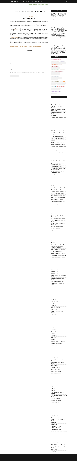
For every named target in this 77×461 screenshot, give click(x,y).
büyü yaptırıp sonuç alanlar (56, 59)
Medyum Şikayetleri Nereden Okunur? (57, 265)
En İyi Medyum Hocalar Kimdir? (56, 251)
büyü (29, 32)
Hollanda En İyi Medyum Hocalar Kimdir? (58, 444)
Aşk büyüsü (31, 35)
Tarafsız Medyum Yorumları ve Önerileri (58, 262)
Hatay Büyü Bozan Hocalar (55, 369)
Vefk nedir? (53, 140)
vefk (23, 43)
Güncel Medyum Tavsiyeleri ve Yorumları (58, 195)
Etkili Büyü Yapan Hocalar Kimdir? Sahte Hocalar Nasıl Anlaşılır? (58, 169)
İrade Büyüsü (53, 329)
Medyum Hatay (53, 349)
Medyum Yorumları (31, 458)
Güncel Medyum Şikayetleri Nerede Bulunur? (59, 120)
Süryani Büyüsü (53, 295)
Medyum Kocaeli (54, 406)
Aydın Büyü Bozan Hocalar (55, 442)
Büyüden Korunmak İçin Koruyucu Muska (58, 341)
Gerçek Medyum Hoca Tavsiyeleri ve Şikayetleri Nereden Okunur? (57, 164)
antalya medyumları (54, 79)
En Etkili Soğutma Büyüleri (55, 271)
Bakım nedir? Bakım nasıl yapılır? (56, 343)
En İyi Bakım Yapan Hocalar (55, 228)
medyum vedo (53, 84)
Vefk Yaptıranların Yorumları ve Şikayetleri (58, 255)
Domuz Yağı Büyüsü (54, 331)
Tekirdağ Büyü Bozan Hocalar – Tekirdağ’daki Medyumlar (56, 427)
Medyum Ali (36, 458)
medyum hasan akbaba (55, 81)
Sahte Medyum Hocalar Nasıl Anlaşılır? (57, 281)
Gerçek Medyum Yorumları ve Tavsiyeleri (58, 253)
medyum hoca (16, 29)
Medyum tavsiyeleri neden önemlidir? (57, 102)
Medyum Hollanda (54, 380)
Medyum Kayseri (54, 404)
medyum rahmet (62, 81)
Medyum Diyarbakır (54, 377)
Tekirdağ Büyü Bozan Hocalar (56, 429)
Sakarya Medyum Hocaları (55, 367)
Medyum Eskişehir (54, 409)
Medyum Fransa (54, 433)
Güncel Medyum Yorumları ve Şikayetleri (58, 218)
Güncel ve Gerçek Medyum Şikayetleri (57, 193)
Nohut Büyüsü (53, 337)
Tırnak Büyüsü (53, 314)
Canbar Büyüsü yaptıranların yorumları (57, 130)
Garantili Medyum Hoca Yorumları (57, 199)
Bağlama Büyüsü (54, 267)
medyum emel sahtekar (55, 69)
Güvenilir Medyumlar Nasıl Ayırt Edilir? (58, 249)
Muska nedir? (53, 156)
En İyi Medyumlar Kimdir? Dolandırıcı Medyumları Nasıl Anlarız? (57, 172)
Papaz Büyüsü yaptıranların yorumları (57, 128)
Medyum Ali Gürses (41, 458)
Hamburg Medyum (54, 449)
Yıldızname (53, 290)
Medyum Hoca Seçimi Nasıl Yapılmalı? (57, 233)
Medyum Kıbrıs (53, 422)
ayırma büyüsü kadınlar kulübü (56, 64)
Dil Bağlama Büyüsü (54, 325)
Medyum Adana (53, 388)
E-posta (11, 65)
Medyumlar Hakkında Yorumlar (56, 260)
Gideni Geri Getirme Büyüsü (56, 307)
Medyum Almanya (54, 384)
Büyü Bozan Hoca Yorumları (56, 236)
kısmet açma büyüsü (14, 37)
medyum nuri (62, 61)
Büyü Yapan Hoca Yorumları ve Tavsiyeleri (58, 191)
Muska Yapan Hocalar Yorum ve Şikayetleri (58, 238)
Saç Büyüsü (53, 333)
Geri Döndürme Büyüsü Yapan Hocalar (57, 142)
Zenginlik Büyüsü (54, 309)
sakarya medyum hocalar (55, 74)
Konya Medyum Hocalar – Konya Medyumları (59, 431)
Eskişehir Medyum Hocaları (56, 371)
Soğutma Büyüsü (54, 316)
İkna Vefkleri (53, 347)
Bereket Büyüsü (54, 318)
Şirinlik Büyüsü (53, 323)
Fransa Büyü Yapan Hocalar (55, 398)
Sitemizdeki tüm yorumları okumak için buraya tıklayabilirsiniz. (25, 46)
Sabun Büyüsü (53, 299)
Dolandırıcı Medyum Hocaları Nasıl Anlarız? (58, 146)
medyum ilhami (62, 69)
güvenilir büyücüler (54, 66)
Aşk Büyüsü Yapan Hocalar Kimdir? (57, 182)
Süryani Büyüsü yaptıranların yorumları (58, 132)
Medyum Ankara (54, 411)
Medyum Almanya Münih (55, 402)
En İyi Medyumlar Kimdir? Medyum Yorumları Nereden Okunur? (57, 247)
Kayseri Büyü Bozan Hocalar (56, 373)
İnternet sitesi (11, 69)
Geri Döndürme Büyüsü (55, 269)
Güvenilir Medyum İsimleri (55, 242)
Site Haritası (46, 458)
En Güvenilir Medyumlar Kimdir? (56, 148)
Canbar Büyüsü (53, 293)
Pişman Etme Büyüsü (54, 320)
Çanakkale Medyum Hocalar (56, 417)
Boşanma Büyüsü (54, 158)
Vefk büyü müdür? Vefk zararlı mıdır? (57, 138)
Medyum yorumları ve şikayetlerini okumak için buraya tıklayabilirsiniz (26, 1)
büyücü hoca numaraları (61, 84)
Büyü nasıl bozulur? (54, 301)
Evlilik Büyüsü (53, 305)
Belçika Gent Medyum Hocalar (56, 400)
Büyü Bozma (53, 339)
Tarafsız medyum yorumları (56, 104)
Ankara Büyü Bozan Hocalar (56, 355)
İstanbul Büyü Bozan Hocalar (56, 413)
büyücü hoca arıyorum (55, 61)
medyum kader (53, 86)
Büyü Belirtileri (53, 288)
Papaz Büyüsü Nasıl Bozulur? (56, 177)
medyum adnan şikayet (61, 86)
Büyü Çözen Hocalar (54, 208)
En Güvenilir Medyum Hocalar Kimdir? (57, 286)
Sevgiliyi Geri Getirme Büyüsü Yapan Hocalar (59, 187)
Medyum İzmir (53, 386)
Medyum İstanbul (54, 424)
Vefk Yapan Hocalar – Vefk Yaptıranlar (57, 244)
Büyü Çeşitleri (53, 180)
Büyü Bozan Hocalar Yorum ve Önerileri (58, 210)
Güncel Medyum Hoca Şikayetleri (57, 226)
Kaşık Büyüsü (53, 115)
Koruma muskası (54, 240)
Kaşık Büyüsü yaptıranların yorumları (57, 134)
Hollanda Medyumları (54, 365)
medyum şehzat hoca (54, 76)
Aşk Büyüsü (53, 303)
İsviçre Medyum (29, 18)
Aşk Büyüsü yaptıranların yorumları (57, 136)
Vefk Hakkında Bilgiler (55, 126)
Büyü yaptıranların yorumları (56, 124)
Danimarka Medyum (54, 375)
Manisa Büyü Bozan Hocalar (56, 435)
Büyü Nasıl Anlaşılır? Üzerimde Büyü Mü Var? (59, 150)
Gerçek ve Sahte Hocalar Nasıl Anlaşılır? (58, 144)
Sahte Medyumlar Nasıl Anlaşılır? (56, 166)
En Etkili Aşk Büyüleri (55, 273)
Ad (11, 63)
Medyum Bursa (53, 390)
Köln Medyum (53, 451)
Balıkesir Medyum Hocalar (55, 415)
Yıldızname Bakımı (54, 345)
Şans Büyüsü (53, 327)
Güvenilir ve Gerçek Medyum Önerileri (58, 197)
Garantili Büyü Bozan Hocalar (56, 189)
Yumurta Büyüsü (54, 335)
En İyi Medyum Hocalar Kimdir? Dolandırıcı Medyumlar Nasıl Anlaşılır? (58, 231)
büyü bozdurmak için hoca (55, 91)
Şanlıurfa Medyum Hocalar (55, 357)
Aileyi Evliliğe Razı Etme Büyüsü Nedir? (58, 154)
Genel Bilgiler (30, 16)
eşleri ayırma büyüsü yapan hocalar (57, 71)
